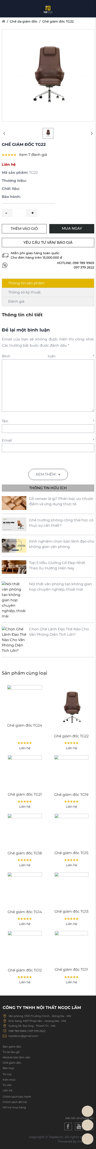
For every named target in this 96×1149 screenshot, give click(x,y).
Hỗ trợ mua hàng (14, 1107)
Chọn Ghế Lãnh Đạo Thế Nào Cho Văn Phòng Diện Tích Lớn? (59, 632)
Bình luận (48, 356)
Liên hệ (7, 1090)
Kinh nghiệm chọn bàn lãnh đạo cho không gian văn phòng (61, 544)
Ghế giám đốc (12, 1062)
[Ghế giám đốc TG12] (25, 948)
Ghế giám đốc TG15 (71, 853)
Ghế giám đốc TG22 (58, 21)
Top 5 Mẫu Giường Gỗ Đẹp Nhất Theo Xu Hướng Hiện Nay (57, 565)
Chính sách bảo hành (17, 1096)
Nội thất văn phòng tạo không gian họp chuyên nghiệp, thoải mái (60, 586)
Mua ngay (72, 228)
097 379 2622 (84, 267)
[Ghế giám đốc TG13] (71, 889)
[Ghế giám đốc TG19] (71, 772)
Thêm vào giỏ (24, 228)
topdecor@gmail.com (23, 1036)
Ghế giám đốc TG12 (25, 970)
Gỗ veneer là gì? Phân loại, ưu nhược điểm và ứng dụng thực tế (61, 501)
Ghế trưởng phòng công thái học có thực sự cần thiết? (61, 523)
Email (48, 440)
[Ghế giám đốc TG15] (71, 831)
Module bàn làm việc (16, 1057)
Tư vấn (7, 1085)
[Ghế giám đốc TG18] (25, 831)
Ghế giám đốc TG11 (71, 969)
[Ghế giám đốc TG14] (25, 889)
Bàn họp (8, 1068)
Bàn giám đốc (12, 1046)
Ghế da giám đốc (24, 21)
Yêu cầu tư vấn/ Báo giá (48, 242)
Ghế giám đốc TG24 (24, 725)
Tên (48, 421)
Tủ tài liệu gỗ (11, 1052)
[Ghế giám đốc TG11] (71, 947)
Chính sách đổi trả (15, 1102)
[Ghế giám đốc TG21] (25, 772)
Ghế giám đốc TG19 (71, 795)
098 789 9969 (83, 263)
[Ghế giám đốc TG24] (24, 702)
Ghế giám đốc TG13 (71, 911)
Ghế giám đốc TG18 (25, 853)
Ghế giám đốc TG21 (25, 794)
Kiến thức (9, 1079)
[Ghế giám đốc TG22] (71, 708)
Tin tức (7, 1074)
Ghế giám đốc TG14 (25, 912)
